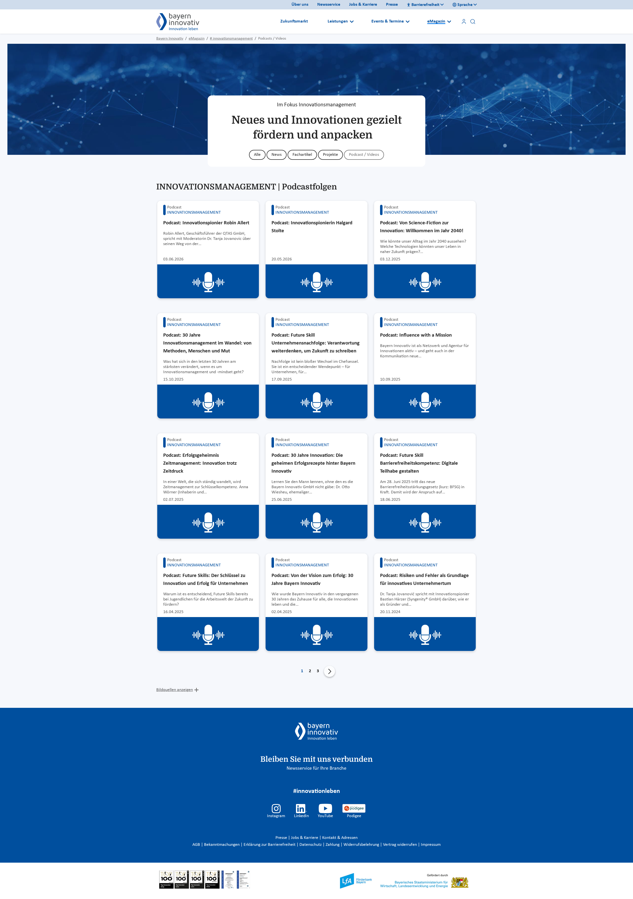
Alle (257, 154)
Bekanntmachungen (222, 844)
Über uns (300, 4)
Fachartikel (302, 154)
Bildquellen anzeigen (174, 690)
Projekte (330, 154)
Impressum (431, 844)
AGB (196, 844)
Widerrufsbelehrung (361, 844)
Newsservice (328, 4)
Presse (392, 4)
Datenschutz (311, 844)
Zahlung (333, 844)
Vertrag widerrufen (400, 844)
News (276, 154)
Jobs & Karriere (363, 4)
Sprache (465, 4)
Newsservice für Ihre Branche (316, 768)
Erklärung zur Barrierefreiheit (270, 844)
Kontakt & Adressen (340, 837)
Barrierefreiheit (425, 4)
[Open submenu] (352, 21)
